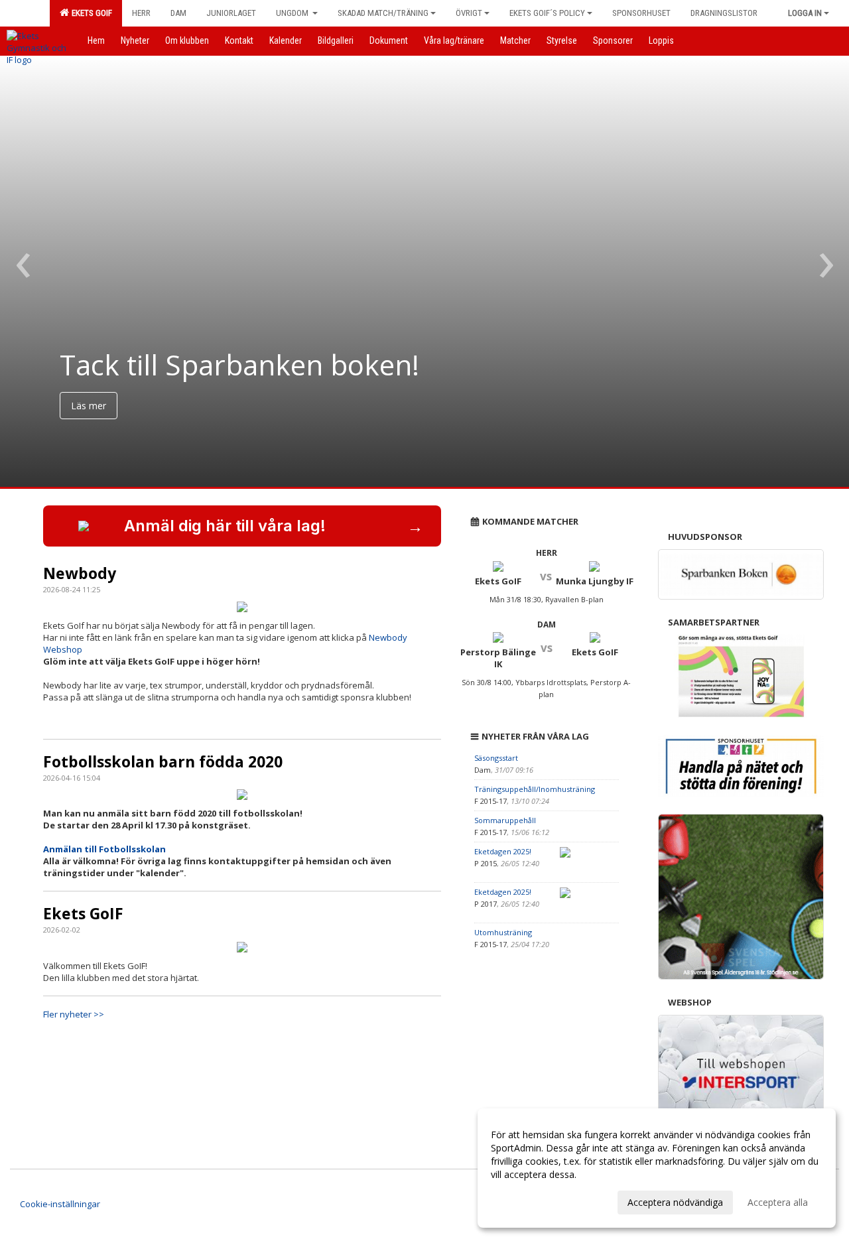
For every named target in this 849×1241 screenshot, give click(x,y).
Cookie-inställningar (60, 1204)
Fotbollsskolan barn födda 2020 (163, 761)
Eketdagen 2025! (502, 851)
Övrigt (469, 13)
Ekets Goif (90, 13)
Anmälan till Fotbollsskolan (104, 849)
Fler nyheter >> (73, 1014)
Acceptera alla (778, 1202)
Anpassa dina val (526, 1201)
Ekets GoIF (83, 913)
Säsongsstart (496, 758)
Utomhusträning (503, 932)
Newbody (79, 573)
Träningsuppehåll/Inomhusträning (534, 789)
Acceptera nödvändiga (675, 1202)
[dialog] (657, 1168)
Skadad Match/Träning (383, 13)
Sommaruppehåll (505, 820)
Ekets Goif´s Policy (547, 13)
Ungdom (293, 13)
